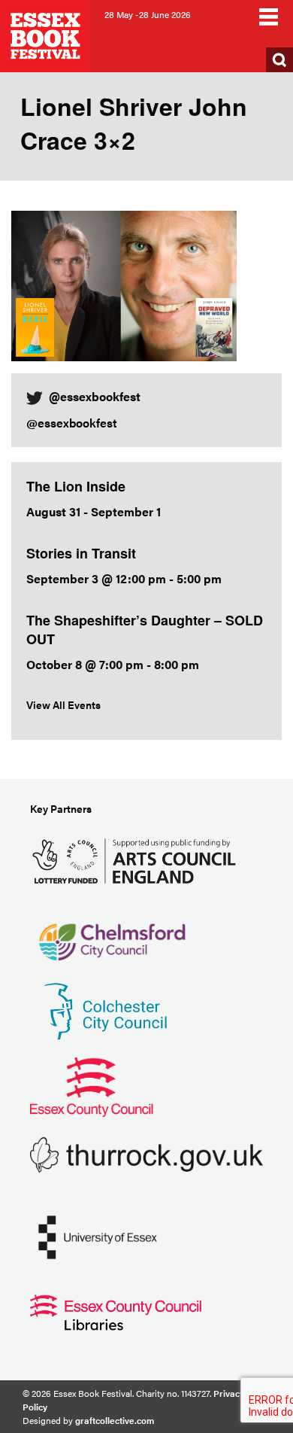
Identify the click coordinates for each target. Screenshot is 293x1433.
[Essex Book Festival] (46, 34)
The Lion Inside (75, 486)
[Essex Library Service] (115, 1310)
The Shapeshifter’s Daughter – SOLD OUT (144, 629)
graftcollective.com (114, 1420)
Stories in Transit (81, 553)
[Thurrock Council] (146, 1153)
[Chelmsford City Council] (111, 934)
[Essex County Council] (91, 1085)
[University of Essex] (97, 1235)
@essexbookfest (71, 422)
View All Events (63, 704)
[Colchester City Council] (105, 1009)
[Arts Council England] (137, 859)
